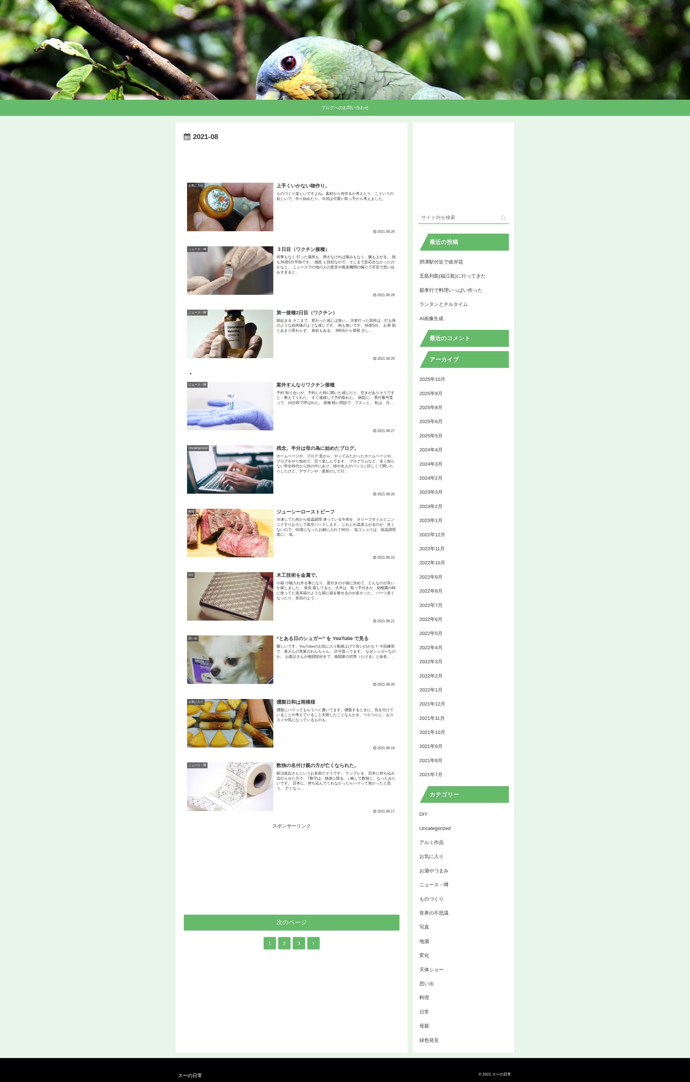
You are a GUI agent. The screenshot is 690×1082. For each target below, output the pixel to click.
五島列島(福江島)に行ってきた (452, 276)
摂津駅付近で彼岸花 (441, 262)
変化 (424, 955)
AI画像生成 (431, 318)
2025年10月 (432, 379)
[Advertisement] (291, 158)
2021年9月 (431, 746)
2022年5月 (431, 633)
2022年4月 (431, 647)
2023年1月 (431, 520)
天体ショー (431, 969)
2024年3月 (431, 464)
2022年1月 (431, 690)
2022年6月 (431, 619)
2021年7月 (431, 774)
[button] (503, 218)
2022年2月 (431, 676)
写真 (424, 927)
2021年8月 (431, 760)
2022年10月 (432, 562)
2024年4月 (431, 449)
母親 (424, 1026)
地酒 (424, 941)
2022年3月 (431, 661)
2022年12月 (432, 534)
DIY (423, 814)
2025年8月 (431, 407)
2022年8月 (431, 591)
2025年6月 (431, 421)
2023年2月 (431, 506)
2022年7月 (431, 605)
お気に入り (431, 856)
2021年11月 (432, 718)
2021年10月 (432, 732)
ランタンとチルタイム (443, 304)
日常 (424, 1012)
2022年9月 (431, 577)
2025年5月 (431, 435)
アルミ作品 (431, 842)
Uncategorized (435, 828)
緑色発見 (429, 1040)
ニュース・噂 (433, 884)
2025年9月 (431, 393)
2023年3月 (431, 492)
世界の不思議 (433, 913)
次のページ (292, 922)
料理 (424, 997)
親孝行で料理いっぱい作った (450, 290)
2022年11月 (432, 548)
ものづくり (431, 899)
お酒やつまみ (433, 870)
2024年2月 (431, 478)
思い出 (426, 983)
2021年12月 (432, 704)
